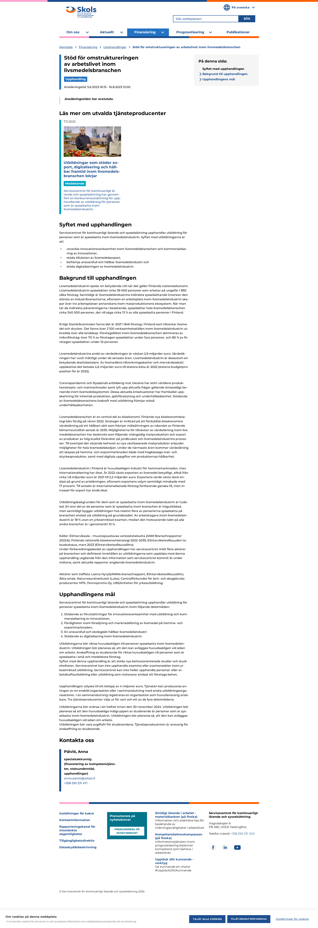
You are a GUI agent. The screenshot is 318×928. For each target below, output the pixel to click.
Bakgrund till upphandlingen (225, 74)
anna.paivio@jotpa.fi (79, 778)
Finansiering (145, 32)
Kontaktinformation (74, 820)
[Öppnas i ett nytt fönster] (213, 847)
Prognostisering (190, 32)
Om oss (73, 32)
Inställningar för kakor (76, 813)
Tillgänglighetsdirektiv (77, 840)
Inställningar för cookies (292, 919)
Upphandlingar (114, 47)
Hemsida (66, 47)
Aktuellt (107, 32)
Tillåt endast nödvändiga (249, 919)
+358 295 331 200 (242, 833)
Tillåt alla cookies (207, 919)
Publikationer (238, 32)
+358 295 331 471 (75, 783)
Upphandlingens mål (218, 79)
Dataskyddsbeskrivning (77, 847)
